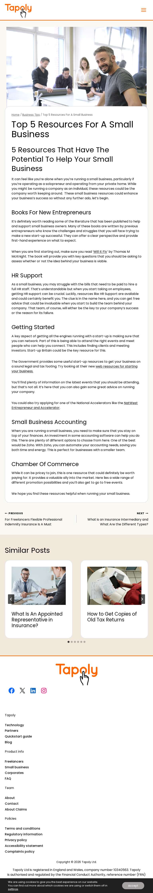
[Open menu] (143, 10)
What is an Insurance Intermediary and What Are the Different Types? (117, 519)
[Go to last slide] (11, 599)
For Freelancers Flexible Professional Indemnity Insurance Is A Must (33, 519)
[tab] (69, 642)
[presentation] (38, 582)
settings (13, 889)
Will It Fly (100, 251)
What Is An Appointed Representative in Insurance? (37, 620)
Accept (133, 886)
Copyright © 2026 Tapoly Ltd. (76, 862)
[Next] (142, 599)
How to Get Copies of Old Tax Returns (112, 617)
